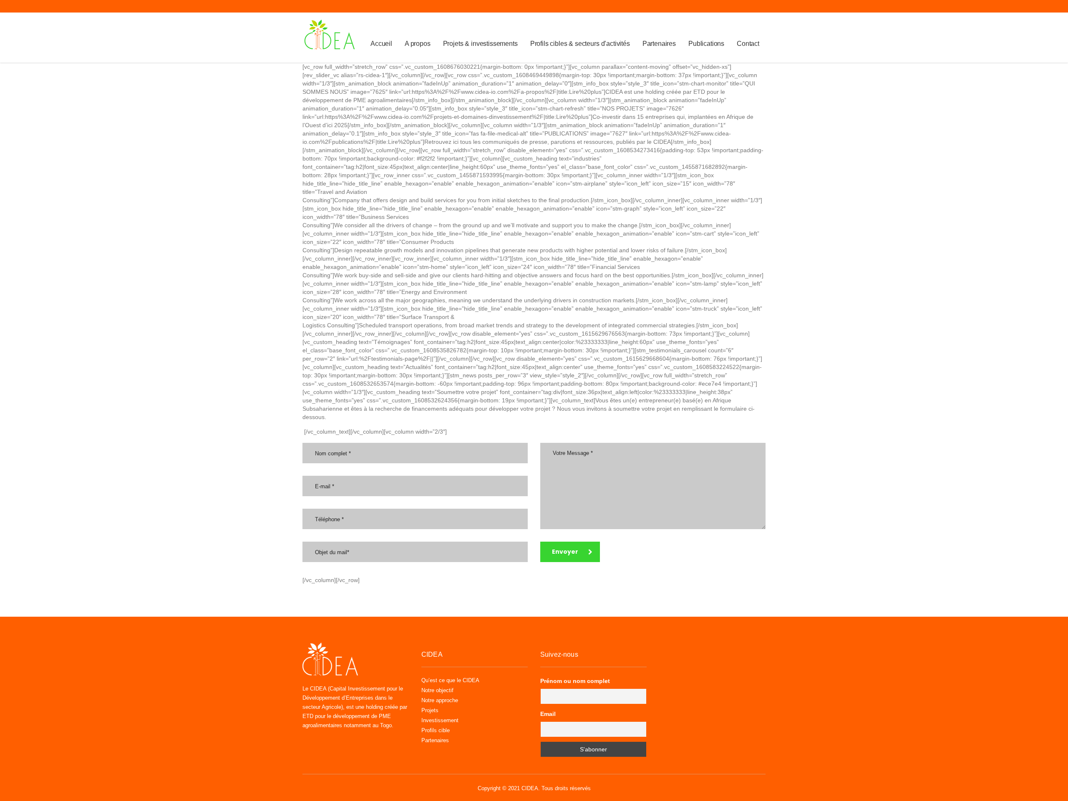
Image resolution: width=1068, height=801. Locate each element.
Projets (429, 710)
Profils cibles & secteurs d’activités (580, 43)
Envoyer (565, 551)
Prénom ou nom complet (575, 681)
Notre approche (439, 700)
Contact (748, 43)
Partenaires (659, 43)
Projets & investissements (480, 43)
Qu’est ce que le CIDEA (450, 680)
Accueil (381, 43)
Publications (706, 43)
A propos (418, 43)
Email (548, 714)
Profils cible (435, 730)
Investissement (439, 720)
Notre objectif (437, 690)
